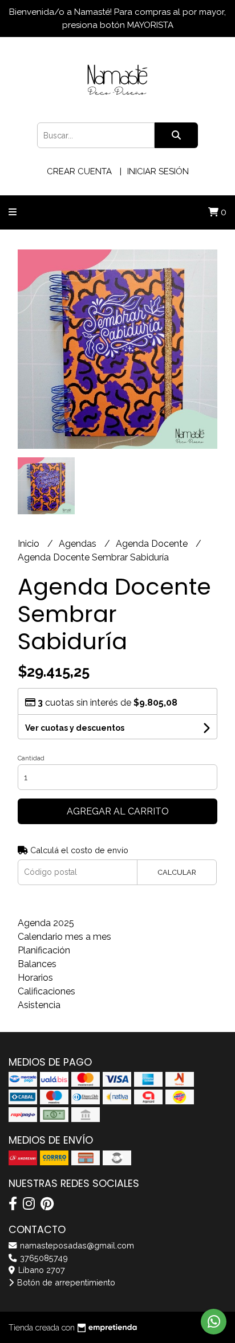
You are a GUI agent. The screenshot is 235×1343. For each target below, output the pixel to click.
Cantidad (31, 758)
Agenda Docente (153, 543)
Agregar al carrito (118, 811)
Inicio (30, 543)
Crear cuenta (79, 171)
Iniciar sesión (158, 171)
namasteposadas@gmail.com (76, 1245)
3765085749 (43, 1258)
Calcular (176, 872)
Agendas (79, 543)
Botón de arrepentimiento (65, 1282)
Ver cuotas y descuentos (74, 727)
